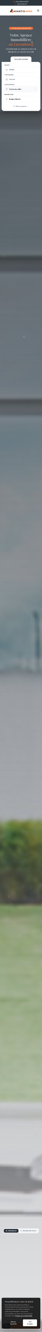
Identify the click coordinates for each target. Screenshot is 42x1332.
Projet (7, 65)
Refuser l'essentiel (13, 1323)
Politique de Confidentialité (23, 1316)
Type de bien (8, 75)
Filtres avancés (21, 106)
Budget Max (9, 94)
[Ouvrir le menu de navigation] (38, 10)
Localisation (9, 84)
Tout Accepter (30, 1323)
